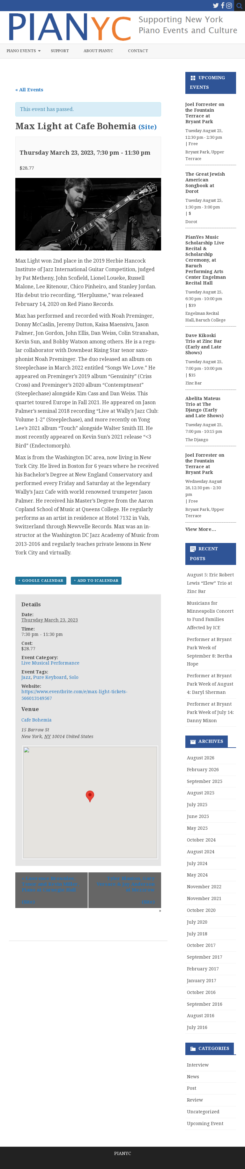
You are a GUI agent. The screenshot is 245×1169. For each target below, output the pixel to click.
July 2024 (197, 863)
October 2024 (201, 839)
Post (191, 1088)
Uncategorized (203, 1111)
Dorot (191, 221)
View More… (200, 529)
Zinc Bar (193, 383)
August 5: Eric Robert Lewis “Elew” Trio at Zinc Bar (210, 583)
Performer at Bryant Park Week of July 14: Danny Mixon (210, 712)
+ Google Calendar (40, 581)
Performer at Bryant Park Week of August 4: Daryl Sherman (210, 684)
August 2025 (200, 792)
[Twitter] (216, 6)
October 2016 (201, 992)
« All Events (29, 90)
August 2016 (200, 1015)
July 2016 (197, 1027)
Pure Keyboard (50, 677)
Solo (73, 677)
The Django (196, 439)
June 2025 (198, 816)
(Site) (147, 127)
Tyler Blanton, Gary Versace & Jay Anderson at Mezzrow (126, 884)
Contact (138, 51)
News (193, 1076)
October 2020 (201, 910)
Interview (198, 1064)
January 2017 (201, 980)
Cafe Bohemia (36, 719)
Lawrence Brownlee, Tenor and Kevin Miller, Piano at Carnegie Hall (50, 884)
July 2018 (197, 933)
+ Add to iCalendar (96, 581)
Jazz (26, 677)
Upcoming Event (205, 1123)
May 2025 (197, 828)
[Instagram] (229, 6)
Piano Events (21, 51)
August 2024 (200, 851)
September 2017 (204, 957)
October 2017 (201, 945)
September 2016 (204, 1004)
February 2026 (203, 769)
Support (60, 51)
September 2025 (204, 781)
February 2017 (203, 968)
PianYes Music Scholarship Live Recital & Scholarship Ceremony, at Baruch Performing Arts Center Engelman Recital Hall (205, 260)
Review (195, 1099)
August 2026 (200, 757)
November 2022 (204, 886)
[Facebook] (223, 6)
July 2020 (197, 922)
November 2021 (204, 898)
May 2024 (197, 874)
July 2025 (197, 804)
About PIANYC (98, 51)
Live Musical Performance (50, 662)
